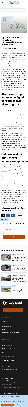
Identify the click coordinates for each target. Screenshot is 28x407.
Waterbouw (5, 329)
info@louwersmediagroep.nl (11, 369)
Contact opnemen (7, 345)
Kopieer (20, 215)
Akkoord (7, 405)
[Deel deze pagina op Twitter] (3, 215)
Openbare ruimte (6, 335)
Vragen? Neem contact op (12, 310)
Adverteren (5, 343)
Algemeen (4, 48)
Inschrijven (14, 237)
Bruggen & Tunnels (7, 326)
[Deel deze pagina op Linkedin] (13, 215)
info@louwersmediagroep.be (11, 387)
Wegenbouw (5, 324)
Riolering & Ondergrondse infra (10, 332)
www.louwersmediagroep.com (12, 393)
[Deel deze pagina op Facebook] (8, 215)
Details (16, 404)
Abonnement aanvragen (8, 348)
